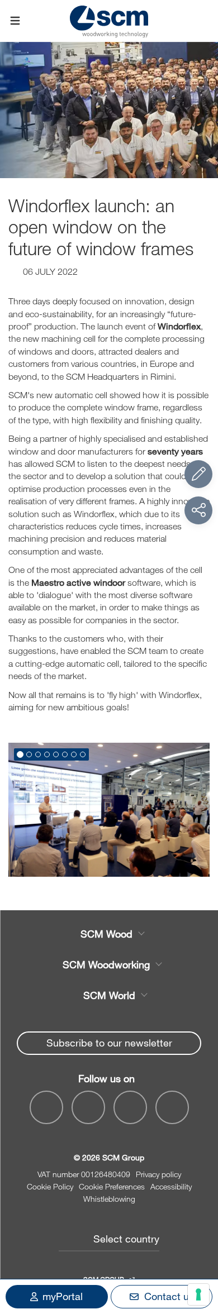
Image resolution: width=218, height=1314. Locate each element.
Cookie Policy (50, 1186)
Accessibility (171, 1186)
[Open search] (203, 21)
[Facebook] (46, 1107)
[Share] (198, 510)
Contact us (169, 1296)
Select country (126, 1238)
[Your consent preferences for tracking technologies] (198, 1294)
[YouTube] (88, 1107)
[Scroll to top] (198, 1244)
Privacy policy (158, 1174)
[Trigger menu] (15, 21)
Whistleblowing (109, 1198)
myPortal (62, 1296)
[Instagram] (172, 1107)
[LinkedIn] (130, 1107)
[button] (20, 754)
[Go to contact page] (198, 474)
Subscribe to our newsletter (109, 1042)
